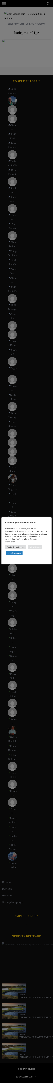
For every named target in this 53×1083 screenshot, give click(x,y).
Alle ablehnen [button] (35, 547)
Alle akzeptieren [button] (14, 553)
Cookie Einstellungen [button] (15, 547)
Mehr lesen (10, 541)
